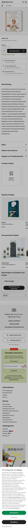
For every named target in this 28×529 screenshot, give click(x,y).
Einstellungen (14, 517)
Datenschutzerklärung (7, 526)
